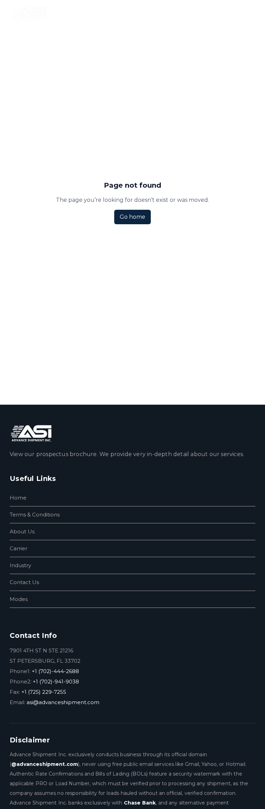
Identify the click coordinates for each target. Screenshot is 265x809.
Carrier (18, 548)
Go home (132, 217)
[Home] (29, 14)
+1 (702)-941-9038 (56, 681)
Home (18, 497)
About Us (22, 531)
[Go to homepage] (132, 437)
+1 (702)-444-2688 (55, 671)
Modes (19, 599)
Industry (20, 565)
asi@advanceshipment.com (63, 702)
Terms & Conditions (35, 514)
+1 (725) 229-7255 (43, 692)
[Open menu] (248, 14)
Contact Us (24, 582)
